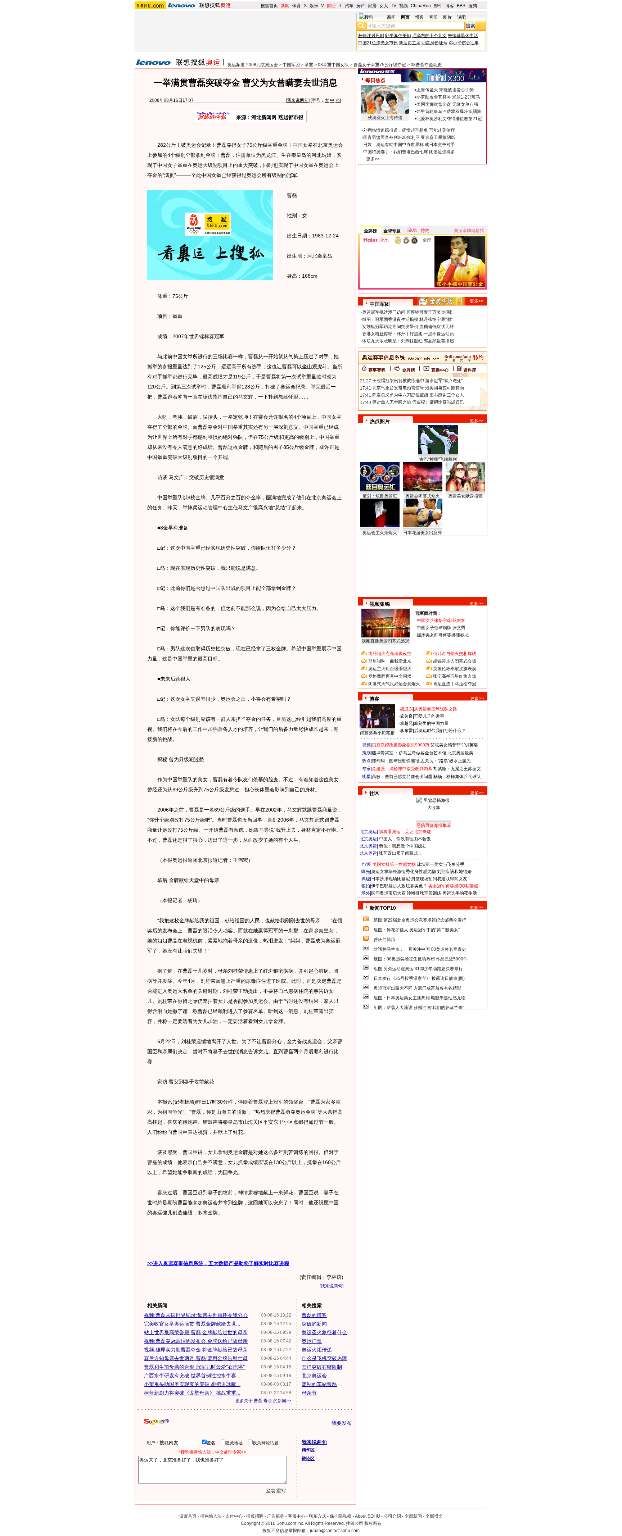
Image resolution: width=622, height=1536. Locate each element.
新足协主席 (409, 42)
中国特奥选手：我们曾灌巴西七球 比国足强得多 (409, 151)
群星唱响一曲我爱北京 (389, 661)
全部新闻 (413, 1516)
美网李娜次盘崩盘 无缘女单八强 (447, 104)
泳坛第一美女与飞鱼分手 (440, 864)
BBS (461, 5)
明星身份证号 (434, 42)
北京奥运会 (314, 1375)
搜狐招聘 (254, 1516)
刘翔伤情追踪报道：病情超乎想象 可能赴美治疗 (409, 130)
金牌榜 (370, 230)
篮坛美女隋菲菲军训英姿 (454, 744)
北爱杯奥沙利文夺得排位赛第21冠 (449, 118)
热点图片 (380, 421)
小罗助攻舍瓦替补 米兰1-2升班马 (448, 97)
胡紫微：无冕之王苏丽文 (457, 768)
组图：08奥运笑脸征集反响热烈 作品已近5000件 (421, 959)
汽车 (349, 5)
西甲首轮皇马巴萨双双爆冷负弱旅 (448, 111)
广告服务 (275, 1516)
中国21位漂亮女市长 (378, 42)
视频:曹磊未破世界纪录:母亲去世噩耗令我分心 (196, 1315)
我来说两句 (297, 100)
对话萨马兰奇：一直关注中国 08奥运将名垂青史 (420, 949)
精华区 (308, 1450)
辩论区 (308, 1458)
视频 (403, 5)
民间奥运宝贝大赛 (388, 893)
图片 (447, 17)
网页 (405, 17)
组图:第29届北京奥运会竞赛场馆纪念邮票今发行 (420, 920)
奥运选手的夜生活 (459, 893)
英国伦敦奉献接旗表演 (454, 668)
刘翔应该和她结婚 (454, 871)
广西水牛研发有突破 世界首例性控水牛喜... (192, 1375)
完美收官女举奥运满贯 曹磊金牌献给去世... (192, 1324)
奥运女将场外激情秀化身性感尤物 (403, 871)
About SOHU (367, 1516)
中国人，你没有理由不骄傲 (405, 838)
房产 (360, 5)
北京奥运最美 (460, 752)
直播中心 (440, 370)
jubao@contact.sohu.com (335, 1530)
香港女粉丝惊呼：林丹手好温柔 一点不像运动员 (408, 333)
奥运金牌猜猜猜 (469, 230)
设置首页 (188, 1516)
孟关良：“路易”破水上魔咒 (445, 760)
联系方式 (317, 1516)
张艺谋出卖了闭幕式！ (400, 853)
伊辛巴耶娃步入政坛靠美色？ (399, 886)
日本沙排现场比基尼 (390, 878)
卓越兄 (406, 723)
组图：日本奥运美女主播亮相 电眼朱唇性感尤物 (419, 997)
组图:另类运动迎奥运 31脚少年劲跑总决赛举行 (418, 968)
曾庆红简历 (384, 939)
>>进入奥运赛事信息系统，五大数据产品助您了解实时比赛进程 (218, 1263)
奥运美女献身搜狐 (465, 496)
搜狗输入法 (211, 1516)
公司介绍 (392, 1516)
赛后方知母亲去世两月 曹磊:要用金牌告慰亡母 (196, 1358)
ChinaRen (421, 5)
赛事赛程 (377, 370)
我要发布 (342, 1423)
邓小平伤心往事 (464, 42)
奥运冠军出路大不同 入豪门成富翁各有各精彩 (417, 988)
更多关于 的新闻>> (263, 1400)
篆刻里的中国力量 (431, 723)
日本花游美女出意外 (422, 532)
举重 (309, 64)
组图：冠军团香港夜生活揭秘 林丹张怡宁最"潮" (407, 319)
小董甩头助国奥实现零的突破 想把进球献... (192, 1384)
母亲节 (309, 1393)
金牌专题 (392, 230)
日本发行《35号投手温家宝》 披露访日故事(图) (419, 978)
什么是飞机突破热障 (324, 1358)
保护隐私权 (340, 1516)
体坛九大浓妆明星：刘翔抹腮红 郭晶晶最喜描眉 (408, 341)
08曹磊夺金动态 (426, 64)
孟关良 (406, 716)
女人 (383, 5)
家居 (372, 5)
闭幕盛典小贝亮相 (377, 733)
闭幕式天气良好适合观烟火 (394, 683)
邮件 (438, 5)
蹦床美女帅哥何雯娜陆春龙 (443, 634)
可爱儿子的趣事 (429, 716)
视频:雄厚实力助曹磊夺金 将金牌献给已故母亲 (196, 1350)
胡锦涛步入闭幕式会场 (454, 661)
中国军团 (291, 64)
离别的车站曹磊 (319, 1384)
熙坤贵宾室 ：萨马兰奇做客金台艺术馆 (409, 752)
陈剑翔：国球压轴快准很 (395, 760)
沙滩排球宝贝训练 (424, 893)
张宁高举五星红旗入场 (454, 676)
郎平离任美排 (398, 35)
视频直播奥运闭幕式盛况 (385, 641)
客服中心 (296, 1516)
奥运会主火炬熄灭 (379, 532)
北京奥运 (368, 831)
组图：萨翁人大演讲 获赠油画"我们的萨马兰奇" (419, 1007)
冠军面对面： (428, 613)
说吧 (461, 17)
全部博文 (434, 1516)
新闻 (285, 5)
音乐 (433, 17)
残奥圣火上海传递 (385, 117)
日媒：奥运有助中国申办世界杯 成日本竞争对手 (409, 144)
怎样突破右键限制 (322, 1367)
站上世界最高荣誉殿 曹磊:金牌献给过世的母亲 (196, 1332)
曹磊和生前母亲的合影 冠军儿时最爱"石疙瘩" (194, 1367)
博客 (449, 5)
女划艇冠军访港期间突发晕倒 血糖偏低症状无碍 (408, 326)
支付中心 (234, 1516)
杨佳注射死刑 (371, 35)
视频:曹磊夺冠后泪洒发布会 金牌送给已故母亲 (196, 1341)
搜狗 (472, 5)
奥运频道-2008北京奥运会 (252, 64)
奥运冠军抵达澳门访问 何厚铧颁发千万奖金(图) (407, 312)
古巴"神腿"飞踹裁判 (438, 459)
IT (340, 5)
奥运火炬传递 (317, 1350)
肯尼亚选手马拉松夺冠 (454, 683)
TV (393, 5)
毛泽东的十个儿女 (429, 35)
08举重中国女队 (333, 64)
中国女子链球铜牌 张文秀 (441, 627)
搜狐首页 (269, 5)
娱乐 (314, 5)
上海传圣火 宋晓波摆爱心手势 (445, 89)
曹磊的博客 (314, 1315)
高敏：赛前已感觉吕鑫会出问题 (402, 776)
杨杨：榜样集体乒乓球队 (457, 776)
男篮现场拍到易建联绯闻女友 (439, 878)
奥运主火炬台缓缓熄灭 (389, 668)
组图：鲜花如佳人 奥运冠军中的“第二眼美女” (417, 929)
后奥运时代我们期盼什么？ (440, 730)
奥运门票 (312, 1341)
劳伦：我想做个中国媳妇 (403, 846)
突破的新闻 (314, 1324)
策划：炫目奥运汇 (379, 496)
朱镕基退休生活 (463, 35)
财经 (331, 5)
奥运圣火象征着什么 (324, 1332)
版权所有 (373, 1523)
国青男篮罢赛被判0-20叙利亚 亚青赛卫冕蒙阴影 (409, 137)
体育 (296, 5)
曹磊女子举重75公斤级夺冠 (379, 64)
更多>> (373, 159)
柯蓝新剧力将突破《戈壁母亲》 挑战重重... (192, 1393)
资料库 (469, 370)
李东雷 (406, 730)
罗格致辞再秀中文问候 (389, 676)
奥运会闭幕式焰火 (422, 496)
